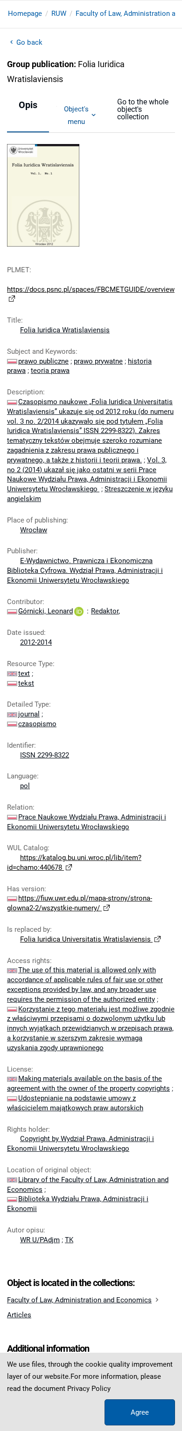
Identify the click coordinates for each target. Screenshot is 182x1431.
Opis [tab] (28, 104)
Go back (29, 42)
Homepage (25, 13)
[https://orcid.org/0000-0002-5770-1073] (79, 611)
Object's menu (76, 115)
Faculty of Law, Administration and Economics (79, 1300)
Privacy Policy (89, 1388)
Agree (140, 1412)
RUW (58, 13)
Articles (19, 1315)
